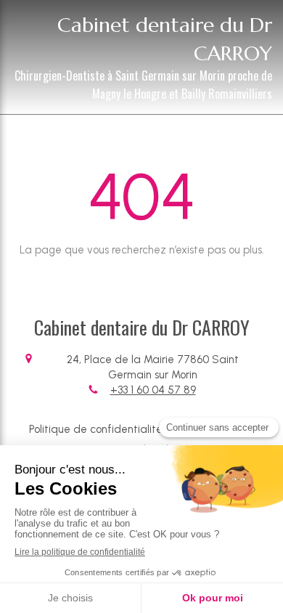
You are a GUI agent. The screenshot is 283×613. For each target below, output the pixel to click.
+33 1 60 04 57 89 (153, 390)
